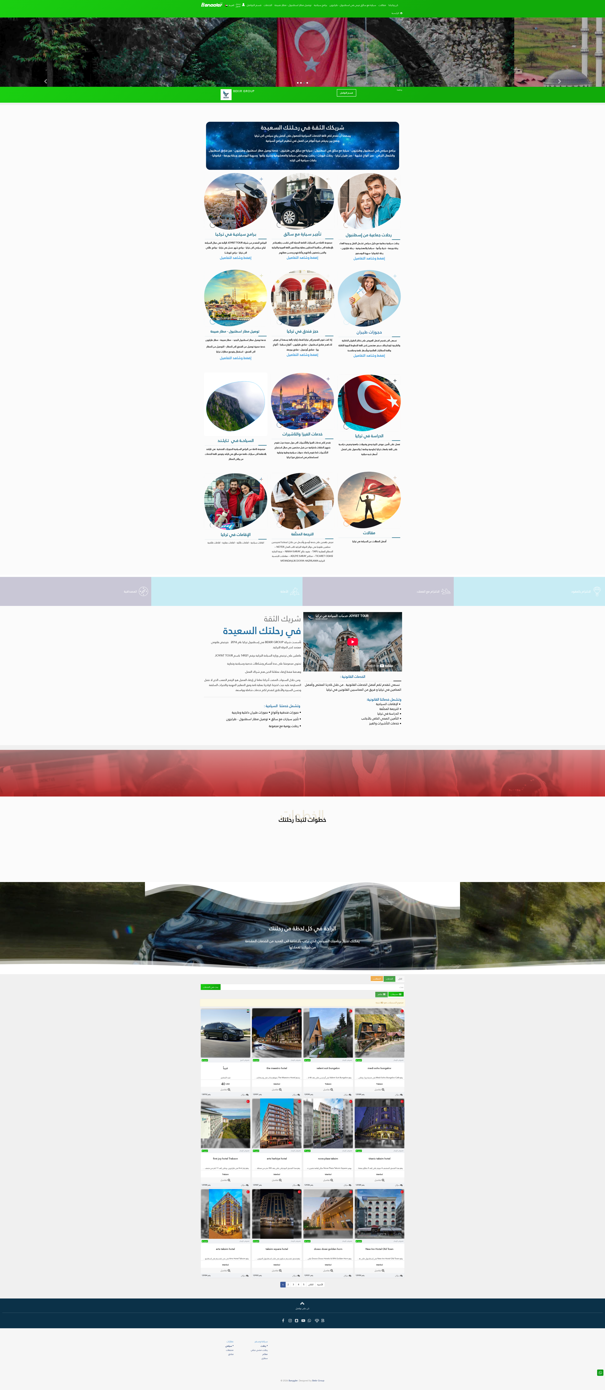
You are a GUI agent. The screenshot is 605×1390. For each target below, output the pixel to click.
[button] (242, 4)
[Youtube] (302, 1321)
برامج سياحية (320, 5)
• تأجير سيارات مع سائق (286, 719)
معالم (265, 1354)
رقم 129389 (360, 1094)
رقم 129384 (206, 1275)
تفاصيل (224, 1089)
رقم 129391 (257, 1094)
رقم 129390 (308, 1094)
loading (399, 90)
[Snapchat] (295, 1321)
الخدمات (268, 5)
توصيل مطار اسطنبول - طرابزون (247, 719)
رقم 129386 (308, 1185)
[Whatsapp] (308, 1321)
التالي (310, 1284)
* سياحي (229, 1346)
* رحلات (264, 1346)
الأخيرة (320, 1284)
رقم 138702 (206, 1094)
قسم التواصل (254, 5)
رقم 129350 (360, 1275)
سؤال (243, 1094)
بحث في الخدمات (210, 987)
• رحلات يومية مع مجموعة (284, 726)
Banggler (212, 5)
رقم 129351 (308, 1275)
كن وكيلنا (393, 5)
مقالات (382, 5)
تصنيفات (395, 994)
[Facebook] (282, 1321)
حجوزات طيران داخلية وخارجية (250, 712)
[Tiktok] (315, 1321)
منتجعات (229, 1350)
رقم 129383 (257, 1275)
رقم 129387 (257, 1185)
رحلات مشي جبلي (259, 1350)
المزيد (205, 1060)
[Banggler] (322, 1321)
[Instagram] (289, 1321)
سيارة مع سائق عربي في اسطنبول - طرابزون (353, 5)
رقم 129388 (206, 1185)
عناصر (380, 994)
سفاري (265, 1358)
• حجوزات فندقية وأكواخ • (284, 712)
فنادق (230, 1354)
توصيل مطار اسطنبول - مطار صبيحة (293, 5)
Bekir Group (318, 1381)
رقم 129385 (360, 1185)
